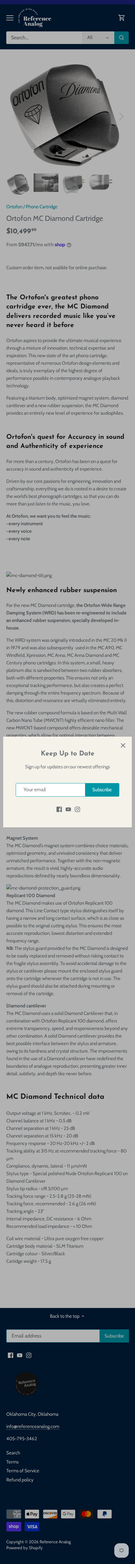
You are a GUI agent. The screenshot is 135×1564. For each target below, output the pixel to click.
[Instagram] (77, 809)
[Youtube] (68, 809)
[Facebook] (59, 809)
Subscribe (102, 790)
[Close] (123, 745)
